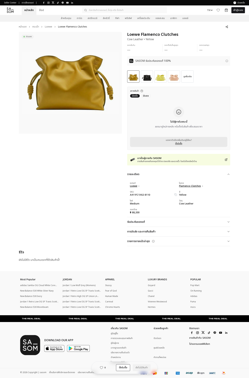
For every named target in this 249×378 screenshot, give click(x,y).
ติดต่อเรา (157, 338)
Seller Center (10, 2)
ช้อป (41, 10)
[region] (70, 83)
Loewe (48, 26)
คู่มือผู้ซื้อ (114, 333)
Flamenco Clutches (190, 186)
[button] (124, 10)
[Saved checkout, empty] (226, 10)
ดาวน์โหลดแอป (28, 2)
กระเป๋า (35, 26)
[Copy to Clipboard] (175, 194)
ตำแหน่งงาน (116, 357)
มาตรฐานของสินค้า (118, 347)
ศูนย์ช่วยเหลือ (159, 347)
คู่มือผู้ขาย (115, 343)
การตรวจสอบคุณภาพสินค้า (122, 338)
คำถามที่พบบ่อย (160, 357)
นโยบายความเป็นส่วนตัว (120, 352)
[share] (226, 26)
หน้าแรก (23, 26)
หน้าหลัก (29, 10)
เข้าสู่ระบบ (238, 10)
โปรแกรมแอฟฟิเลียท (199, 344)
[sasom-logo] (10, 10)
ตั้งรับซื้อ (178, 143)
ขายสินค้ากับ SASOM (200, 338)
